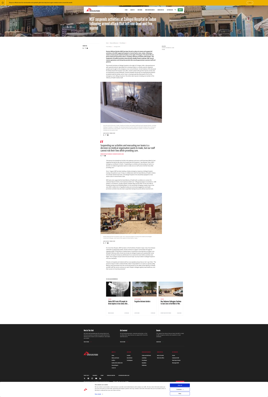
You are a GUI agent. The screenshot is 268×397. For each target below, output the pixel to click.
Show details (98, 394)
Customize (179, 389)
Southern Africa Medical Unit (117, 362)
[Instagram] (92, 378)
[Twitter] (84, 378)
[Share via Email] (87, 48)
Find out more (86, 342)
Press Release (122, 43)
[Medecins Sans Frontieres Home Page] (91, 355)
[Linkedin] (100, 378)
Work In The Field (160, 355)
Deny (180, 393)
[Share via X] (83, 48)
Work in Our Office (160, 358)
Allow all (180, 385)
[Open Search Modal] (175, 10)
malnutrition (116, 249)
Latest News (144, 358)
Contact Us (114, 367)
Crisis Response (129, 360)
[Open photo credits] (183, 34)
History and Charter (115, 358)
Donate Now (158, 341)
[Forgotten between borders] (144, 299)
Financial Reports (115, 365)
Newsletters (144, 362)
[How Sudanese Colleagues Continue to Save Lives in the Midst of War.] (171, 299)
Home (107, 43)
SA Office (113, 360)
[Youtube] (96, 378)
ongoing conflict (110, 251)
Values (113, 355)
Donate (180, 10)
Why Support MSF (175, 362)
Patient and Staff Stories (146, 355)
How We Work (129, 358)
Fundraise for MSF (175, 358)
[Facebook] (88, 378)
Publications (144, 365)
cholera (129, 171)
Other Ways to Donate (176, 360)
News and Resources (114, 43)
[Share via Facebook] (85, 48)
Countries (128, 355)
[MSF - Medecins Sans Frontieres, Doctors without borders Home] (93, 9)
